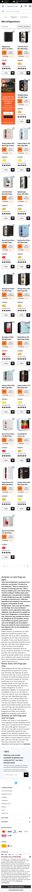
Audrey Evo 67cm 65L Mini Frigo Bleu (24, 241)
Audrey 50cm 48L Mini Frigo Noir (24, 483)
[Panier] (30, 6)
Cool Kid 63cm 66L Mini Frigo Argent (7, 193)
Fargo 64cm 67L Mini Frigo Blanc (7, 483)
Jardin (3, 810)
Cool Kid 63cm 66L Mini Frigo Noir (23, 48)
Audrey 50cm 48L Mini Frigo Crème (8, 144)
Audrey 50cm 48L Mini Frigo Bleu (8, 386)
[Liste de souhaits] (26, 6)
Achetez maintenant (8, 116)
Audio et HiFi (4, 813)
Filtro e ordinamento (25, 26)
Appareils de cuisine (6, 794)
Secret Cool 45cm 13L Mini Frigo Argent (8, 532)
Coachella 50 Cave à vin (22, 435)
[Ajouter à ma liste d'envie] (13, 32)
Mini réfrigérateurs (24, 17)
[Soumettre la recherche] (3, 11)
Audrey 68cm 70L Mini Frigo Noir (24, 386)
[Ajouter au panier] (12, 73)
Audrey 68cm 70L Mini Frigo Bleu (24, 144)
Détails (6, 73)
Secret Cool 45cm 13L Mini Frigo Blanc (8, 435)
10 (24, 566)
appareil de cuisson (7, 713)
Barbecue (3, 807)
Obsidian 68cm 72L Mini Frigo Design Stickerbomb (23, 96)
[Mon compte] (21, 6)
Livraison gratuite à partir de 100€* (21, 1)
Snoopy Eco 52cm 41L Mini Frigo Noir (8, 290)
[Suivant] (27, 566)
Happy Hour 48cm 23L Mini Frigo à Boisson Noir (7, 48)
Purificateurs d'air (5, 803)
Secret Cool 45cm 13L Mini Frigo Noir (8, 241)
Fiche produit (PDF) (6, 66)
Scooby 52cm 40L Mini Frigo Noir (24, 290)
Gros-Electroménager (6, 790)
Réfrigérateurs (14, 17)
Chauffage (4, 797)
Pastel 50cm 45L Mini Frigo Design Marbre (24, 338)
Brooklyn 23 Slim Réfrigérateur (8, 338)
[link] (8, 37)
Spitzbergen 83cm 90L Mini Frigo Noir (23, 193)
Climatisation (4, 800)
